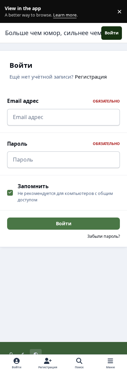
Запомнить (33, 186)
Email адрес (63, 101)
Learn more (13, 11)
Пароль (63, 143)
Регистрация (91, 76)
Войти (63, 223)
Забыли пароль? (103, 236)
